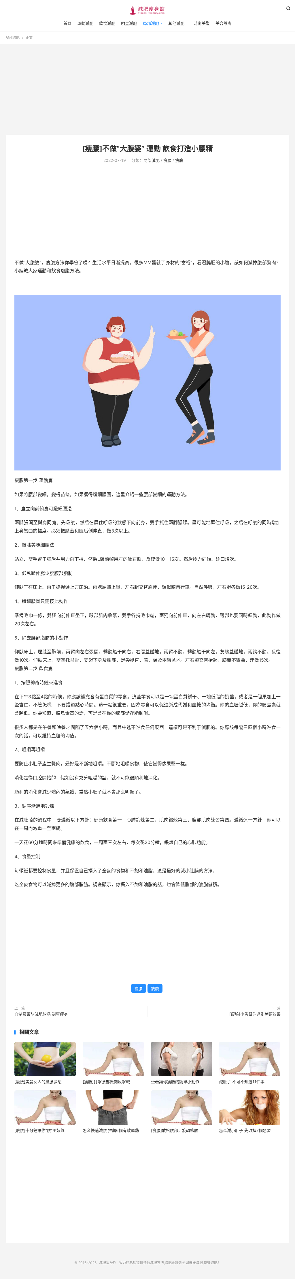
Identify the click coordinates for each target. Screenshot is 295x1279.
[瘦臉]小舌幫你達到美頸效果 (255, 1014)
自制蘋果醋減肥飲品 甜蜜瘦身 (41, 1014)
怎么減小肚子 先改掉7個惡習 (245, 1130)
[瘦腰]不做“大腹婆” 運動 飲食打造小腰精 (147, 148)
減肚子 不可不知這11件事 (241, 1081)
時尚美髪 (202, 23)
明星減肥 (129, 23)
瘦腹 (179, 160)
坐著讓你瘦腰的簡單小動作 (175, 1081)
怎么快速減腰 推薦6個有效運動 (111, 1130)
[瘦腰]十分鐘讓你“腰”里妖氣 (39, 1130)
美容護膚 (223, 23)
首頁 (67, 23)
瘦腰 (167, 160)
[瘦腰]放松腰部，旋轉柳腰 (174, 1130)
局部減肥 (151, 23)
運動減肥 (85, 23)
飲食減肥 (107, 23)
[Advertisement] (147, 90)
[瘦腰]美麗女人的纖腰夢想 (38, 1081)
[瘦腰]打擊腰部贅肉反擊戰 (106, 1081)
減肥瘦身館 (147, 10)
